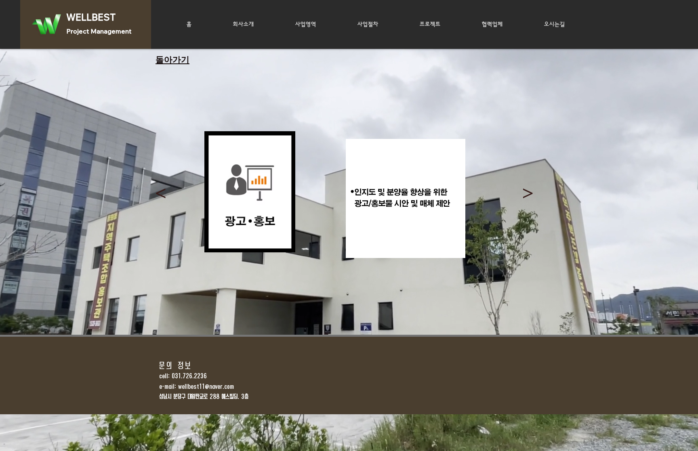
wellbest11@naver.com (206, 386)
